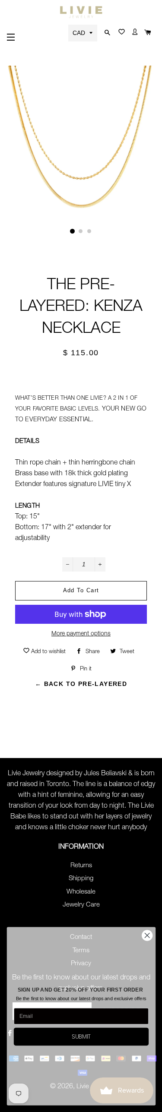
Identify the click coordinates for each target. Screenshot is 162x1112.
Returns (81, 865)
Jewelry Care (81, 905)
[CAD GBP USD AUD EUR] (83, 32)
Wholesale (81, 892)
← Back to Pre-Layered (81, 683)
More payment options (81, 634)
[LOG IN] (134, 33)
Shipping (81, 878)
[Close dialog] (147, 935)
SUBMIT (81, 1037)
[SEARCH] (106, 33)
